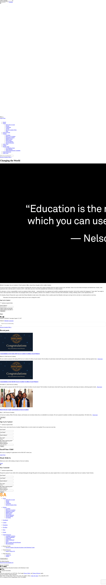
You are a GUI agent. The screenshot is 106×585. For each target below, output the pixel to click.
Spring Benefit (9, 149)
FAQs (7, 541)
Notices (7, 556)
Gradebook (8, 538)
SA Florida (8, 517)
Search (4, 122)
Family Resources (7, 151)
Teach (1, 463)
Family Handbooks (10, 537)
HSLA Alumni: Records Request (13, 542)
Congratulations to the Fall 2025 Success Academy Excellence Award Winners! (19, 381)
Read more (100, 359)
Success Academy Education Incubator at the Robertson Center (20, 547)
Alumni (7, 128)
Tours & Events (6, 132)
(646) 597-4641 (34, 575)
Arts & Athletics (9, 141)
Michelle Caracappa (8, 320)
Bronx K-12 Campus (10, 136)
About (4, 123)
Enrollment (5, 520)
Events (4, 532)
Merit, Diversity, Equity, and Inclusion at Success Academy (14, 409)
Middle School (9, 139)
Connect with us (4, 558)
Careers (4, 145)
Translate (11, 2)
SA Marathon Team (10, 148)
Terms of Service (36, 573)
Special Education (10, 142)
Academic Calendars (10, 536)
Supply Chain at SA (10, 551)
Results (7, 126)
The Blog (5, 527)
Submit (2, 446)
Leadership (8, 127)
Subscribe (3, 311)
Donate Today (6, 146)
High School (9, 140)
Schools (4, 133)
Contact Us (8, 555)
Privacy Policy (27, 573)
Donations (5, 525)
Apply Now (2, 118)
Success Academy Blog (11, 129)
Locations (8, 135)
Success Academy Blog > (6, 157)
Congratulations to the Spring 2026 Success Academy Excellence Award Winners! (20, 353)
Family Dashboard (10, 539)
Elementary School (10, 137)
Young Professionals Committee (13, 150)
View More (3, 417)
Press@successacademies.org (6, 562)
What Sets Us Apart (10, 124)
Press (7, 131)
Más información (9, 543)
